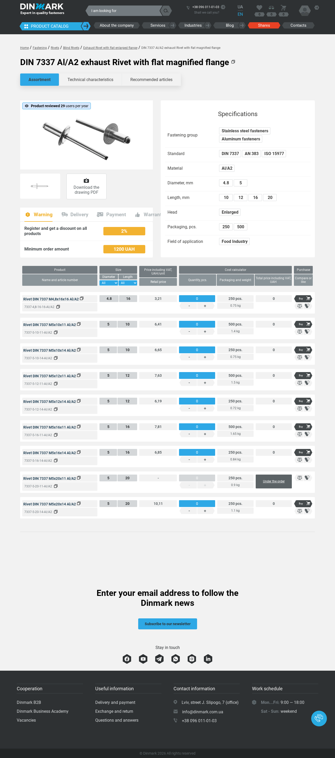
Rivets (55, 48)
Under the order (274, 481)
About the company (117, 25)
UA (240, 6)
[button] (319, 718)
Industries (193, 25)
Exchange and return (114, 711)
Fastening (40, 48)
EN (240, 14)
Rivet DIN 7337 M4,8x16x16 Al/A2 (51, 299)
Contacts (298, 25)
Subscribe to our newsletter (168, 624)
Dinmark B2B (29, 702)
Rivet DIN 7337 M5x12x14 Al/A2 (50, 402)
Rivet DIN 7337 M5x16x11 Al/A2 (50, 427)
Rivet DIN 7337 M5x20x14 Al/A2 (50, 504)
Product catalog (50, 26)
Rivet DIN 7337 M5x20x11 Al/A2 (50, 478)
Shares (264, 25)
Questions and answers (116, 720)
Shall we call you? (206, 12)
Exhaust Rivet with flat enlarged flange (110, 48)
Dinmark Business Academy (43, 711)
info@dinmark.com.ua (202, 711)
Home (24, 48)
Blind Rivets (71, 48)
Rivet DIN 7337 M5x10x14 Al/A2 (50, 350)
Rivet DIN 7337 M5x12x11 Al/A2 (50, 376)
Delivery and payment (115, 702)
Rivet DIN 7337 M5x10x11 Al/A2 (50, 325)
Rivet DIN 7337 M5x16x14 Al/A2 (50, 453)
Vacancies (26, 720)
